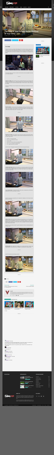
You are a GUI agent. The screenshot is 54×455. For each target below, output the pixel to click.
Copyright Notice (34, 405)
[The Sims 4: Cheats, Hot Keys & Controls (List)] (22, 386)
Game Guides (12, 7)
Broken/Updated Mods (39, 52)
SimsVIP (6, 35)
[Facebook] (11, 295)
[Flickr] (12, 295)
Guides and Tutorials (27, 379)
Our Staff (25, 7)
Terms (43, 405)
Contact (29, 7)
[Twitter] (17, 295)
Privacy (45, 405)
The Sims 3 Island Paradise (39, 385)
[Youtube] (18, 295)
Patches (16, 7)
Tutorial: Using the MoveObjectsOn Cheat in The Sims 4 (29, 377)
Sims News (6, 7)
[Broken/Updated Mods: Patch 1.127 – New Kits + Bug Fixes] (9, 304)
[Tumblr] (15, 295)
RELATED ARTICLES (7, 299)
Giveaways (37, 381)
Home (5, 9)
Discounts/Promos (38, 379)
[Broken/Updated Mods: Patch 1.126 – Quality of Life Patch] (29, 304)
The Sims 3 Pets (38, 383)
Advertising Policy (39, 405)
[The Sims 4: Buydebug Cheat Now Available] (22, 382)
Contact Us (48, 405)
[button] (49, 7)
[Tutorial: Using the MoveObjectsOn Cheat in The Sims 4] (22, 377)
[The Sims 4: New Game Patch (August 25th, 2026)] (37, 56)
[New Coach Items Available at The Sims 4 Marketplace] (19, 304)
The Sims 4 (6, 29)
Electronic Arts (38, 384)
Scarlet (43, 52)
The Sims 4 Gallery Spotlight (30, 286)
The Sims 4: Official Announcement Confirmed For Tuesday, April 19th (10, 287)
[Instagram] (14, 295)
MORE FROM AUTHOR (14, 299)
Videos (21, 7)
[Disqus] (19, 328)
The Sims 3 (37, 380)
